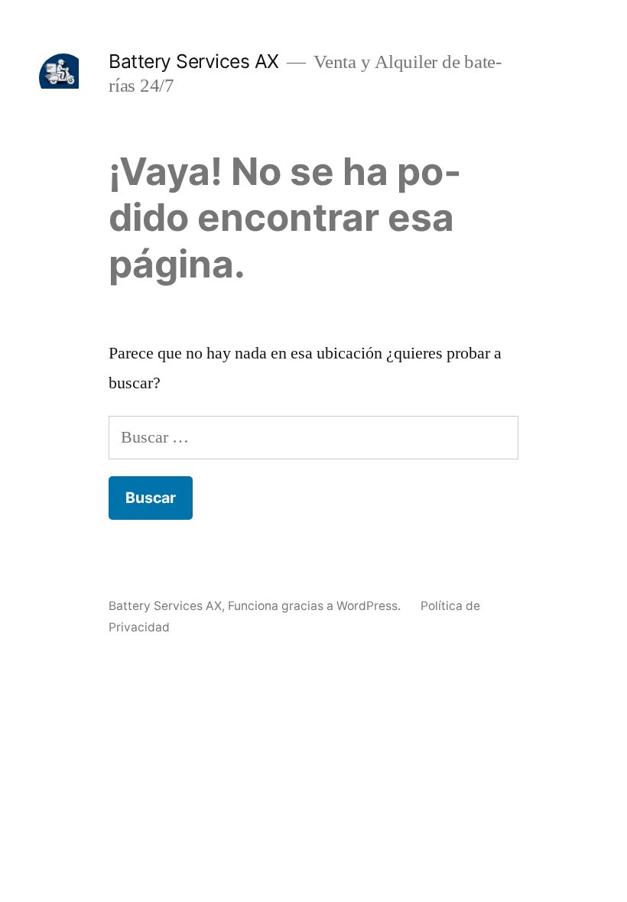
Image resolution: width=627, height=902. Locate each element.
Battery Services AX (194, 61)
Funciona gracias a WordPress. (316, 606)
